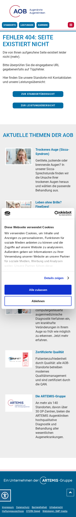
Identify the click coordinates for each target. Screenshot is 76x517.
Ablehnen (38, 301)
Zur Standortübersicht (38, 94)
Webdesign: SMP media (54, 511)
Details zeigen (54, 278)
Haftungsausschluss (13, 511)
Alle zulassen (38, 289)
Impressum (8, 507)
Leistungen (26, 25)
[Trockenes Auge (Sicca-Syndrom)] (18, 156)
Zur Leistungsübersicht (38, 105)
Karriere (43, 25)
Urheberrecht (56, 507)
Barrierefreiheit (39, 507)
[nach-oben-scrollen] (70, 494)
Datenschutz (22, 507)
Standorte (10, 25)
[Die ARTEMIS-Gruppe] (18, 403)
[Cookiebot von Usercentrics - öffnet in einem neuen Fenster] (55, 213)
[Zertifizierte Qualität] (18, 359)
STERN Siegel (33, 511)
